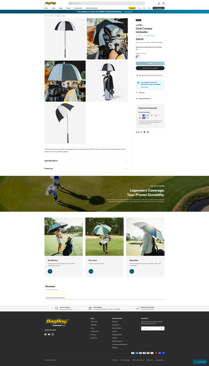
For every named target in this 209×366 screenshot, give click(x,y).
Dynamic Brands (51, 360)
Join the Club (128, 11)
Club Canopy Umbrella (60, 15)
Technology (115, 325)
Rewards (132, 8)
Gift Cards (94, 338)
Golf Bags (93, 325)
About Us (115, 321)
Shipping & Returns (160, 360)
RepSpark (115, 347)
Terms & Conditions (125, 360)
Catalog (114, 338)
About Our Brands (91, 8)
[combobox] (106, 3)
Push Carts (94, 321)
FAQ (144, 8)
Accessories (78, 8)
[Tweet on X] (141, 132)
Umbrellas (51, 15)
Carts (53, 8)
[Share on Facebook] (144, 132)
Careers (114, 331)
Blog (139, 8)
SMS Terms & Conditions (138, 360)
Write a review (151, 35)
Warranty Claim (117, 328)
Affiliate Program (117, 341)
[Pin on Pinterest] (147, 132)
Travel (68, 8)
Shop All (93, 334)
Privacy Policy (115, 360)
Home (45, 15)
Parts (149, 8)
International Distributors (119, 344)
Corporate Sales (117, 334)
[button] (163, 3)
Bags (60, 8)
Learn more (144, 87)
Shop (46, 8)
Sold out (150, 63)
